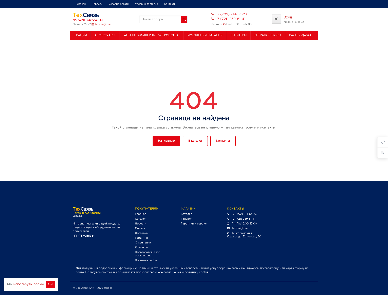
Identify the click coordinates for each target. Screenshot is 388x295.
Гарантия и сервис (194, 224)
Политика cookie (146, 260)
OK (50, 284)
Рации (81, 35)
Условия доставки (146, 4)
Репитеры (239, 35)
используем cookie (28, 284)
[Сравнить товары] (382, 153)
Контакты (170, 4)
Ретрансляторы (267, 35)
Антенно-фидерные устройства (151, 35)
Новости (97, 4)
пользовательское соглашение (158, 272)
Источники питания (205, 35)
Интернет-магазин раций (90, 224)
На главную (166, 141)
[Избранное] (382, 142)
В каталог (195, 141)
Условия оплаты (119, 4)
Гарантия (141, 238)
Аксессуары (104, 35)
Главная (81, 4)
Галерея (186, 219)
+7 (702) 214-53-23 (231, 14)
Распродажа (300, 35)
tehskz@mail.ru (104, 24)
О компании (143, 243)
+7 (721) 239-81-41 (230, 19)
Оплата (140, 228)
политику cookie (196, 272)
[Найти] (184, 19)
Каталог (140, 219)
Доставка (141, 233)
